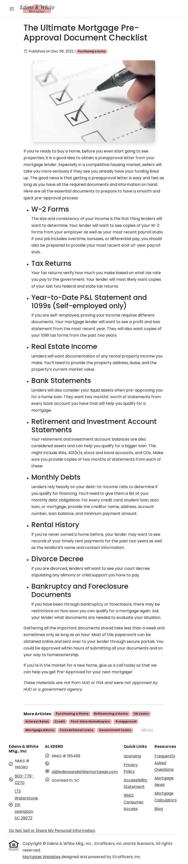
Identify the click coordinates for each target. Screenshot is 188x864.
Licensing (132, 756)
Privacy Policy (131, 768)
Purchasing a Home (92, 51)
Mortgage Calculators (165, 796)
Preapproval (126, 721)
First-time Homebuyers (90, 721)
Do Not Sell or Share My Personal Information (52, 830)
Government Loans (115, 730)
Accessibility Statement (135, 783)
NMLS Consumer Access (134, 801)
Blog (158, 809)
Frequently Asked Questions (164, 762)
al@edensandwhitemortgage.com (85, 772)
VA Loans (141, 714)
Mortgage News (164, 781)
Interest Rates (37, 721)
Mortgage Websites (42, 857)
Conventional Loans (76, 730)
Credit (59, 721)
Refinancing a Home (111, 714)
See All (147, 729)
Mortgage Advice (39, 730)
